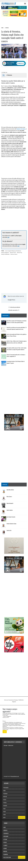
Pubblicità (21, 700)
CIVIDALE (5, 842)
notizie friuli (13, 252)
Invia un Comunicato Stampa (11, 700)
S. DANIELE (5, 845)
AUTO (4, 817)
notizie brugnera (5, 252)
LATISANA (5, 839)
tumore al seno (21, 129)
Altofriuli (5, 796)
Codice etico (10, 745)
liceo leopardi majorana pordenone (13, 250)
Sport (4, 808)
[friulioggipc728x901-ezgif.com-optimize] (14, 8)
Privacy (4, 721)
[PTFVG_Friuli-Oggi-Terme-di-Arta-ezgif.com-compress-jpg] (14, 429)
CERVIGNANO (5, 836)
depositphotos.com (15, 776)
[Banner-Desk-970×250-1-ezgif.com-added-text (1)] (14, 15)
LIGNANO (5, 848)
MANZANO (5, 851)
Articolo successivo (13, 310)
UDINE (4, 827)
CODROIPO (5, 830)
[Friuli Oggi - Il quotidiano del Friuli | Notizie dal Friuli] (12, 3)
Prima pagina (5, 787)
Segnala (14, 701)
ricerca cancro (14, 254)
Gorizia (4, 799)
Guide (4, 814)
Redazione (10, 75)
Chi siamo (5, 745)
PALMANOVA (5, 854)
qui (8, 237)
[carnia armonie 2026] (14, 553)
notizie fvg (19, 252)
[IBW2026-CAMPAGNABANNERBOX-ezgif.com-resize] (14, 651)
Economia (5, 805)
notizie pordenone (5, 254)
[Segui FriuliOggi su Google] (14, 63)
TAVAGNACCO (5, 833)
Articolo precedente (15, 307)
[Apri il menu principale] (25, 3)
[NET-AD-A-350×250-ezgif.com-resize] (14, 632)
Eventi (4, 811)
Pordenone (5, 793)
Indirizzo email (6, 717)
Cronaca (5, 802)
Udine (4, 790)
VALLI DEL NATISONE (7, 857)
